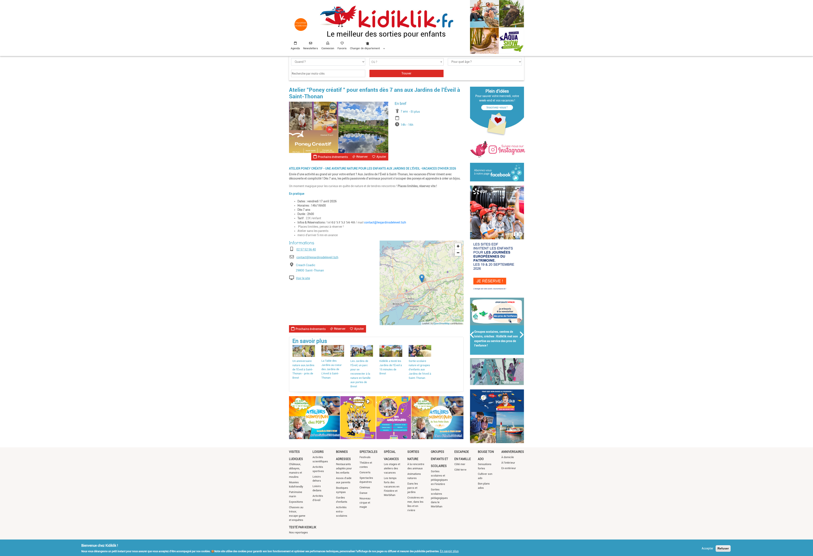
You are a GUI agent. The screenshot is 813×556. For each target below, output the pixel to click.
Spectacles (368, 451)
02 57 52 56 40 (306, 249)
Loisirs (318, 451)
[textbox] (406, 62)
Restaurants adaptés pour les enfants (344, 468)
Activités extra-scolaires (341, 511)
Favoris (342, 48)
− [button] (458, 252)
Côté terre (460, 469)
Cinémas (364, 487)
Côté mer (459, 464)
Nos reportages (298, 532)
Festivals (365, 457)
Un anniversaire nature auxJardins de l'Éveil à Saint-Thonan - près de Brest (303, 369)
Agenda (295, 48)
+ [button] (458, 246)
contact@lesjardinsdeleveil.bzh (385, 222)
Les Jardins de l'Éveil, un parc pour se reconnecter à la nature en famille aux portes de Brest (360, 373)
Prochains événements (333, 157)
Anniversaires (512, 451)
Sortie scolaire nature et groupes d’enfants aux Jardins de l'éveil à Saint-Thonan (420, 369)
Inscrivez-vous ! (497, 107)
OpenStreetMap (441, 323)
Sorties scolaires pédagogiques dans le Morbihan (439, 498)
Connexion (327, 48)
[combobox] (367, 45)
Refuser (723, 548)
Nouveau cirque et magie (364, 502)
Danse (363, 492)
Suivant (522, 334)
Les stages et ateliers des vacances (392, 468)
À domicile (507, 457)
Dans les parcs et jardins (412, 488)
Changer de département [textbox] (365, 48)
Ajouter (381, 156)
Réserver (362, 156)
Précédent (472, 334)
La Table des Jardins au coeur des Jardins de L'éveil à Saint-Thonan (331, 369)
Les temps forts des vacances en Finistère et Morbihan (391, 487)
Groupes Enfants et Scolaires (439, 459)
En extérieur (508, 468)
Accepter (707, 548)
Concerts (365, 472)
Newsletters (310, 48)
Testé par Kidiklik (302, 527)
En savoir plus (449, 551)
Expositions (296, 501)
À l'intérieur (508, 462)
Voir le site (303, 278)
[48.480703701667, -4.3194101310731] (421, 278)
